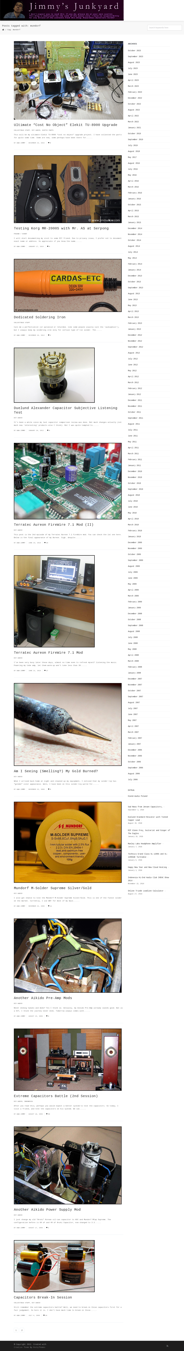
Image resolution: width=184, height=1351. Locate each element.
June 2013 (133, 299)
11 (51, 906)
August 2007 (134, 702)
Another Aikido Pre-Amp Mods (43, 998)
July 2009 (133, 572)
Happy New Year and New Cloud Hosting (147, 867)
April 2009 (133, 590)
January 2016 (134, 199)
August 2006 (134, 774)
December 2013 (135, 276)
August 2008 (134, 631)
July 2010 (133, 501)
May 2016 (132, 175)
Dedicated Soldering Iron (40, 317)
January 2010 (134, 537)
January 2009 (134, 608)
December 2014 (135, 228)
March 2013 (133, 317)
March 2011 (133, 454)
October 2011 (134, 412)
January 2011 (134, 465)
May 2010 (132, 513)
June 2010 (133, 507)
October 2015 (134, 205)
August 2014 (134, 246)
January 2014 (134, 270)
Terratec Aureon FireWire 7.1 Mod (48, 653)
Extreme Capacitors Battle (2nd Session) (56, 1096)
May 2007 (132, 720)
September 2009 (135, 560)
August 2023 (134, 62)
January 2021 (134, 128)
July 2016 (133, 169)
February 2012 (135, 388)
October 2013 (134, 282)
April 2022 (133, 116)
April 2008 (133, 655)
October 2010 (134, 483)
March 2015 (133, 217)
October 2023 (134, 51)
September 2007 (135, 697)
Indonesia (28, 1101)
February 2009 (135, 602)
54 (49, 1114)
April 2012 (133, 377)
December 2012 (135, 335)
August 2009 (134, 566)
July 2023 (133, 68)
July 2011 (133, 430)
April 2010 (133, 519)
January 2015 (134, 222)
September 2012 (135, 347)
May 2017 (132, 157)
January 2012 (134, 394)
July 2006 (133, 780)
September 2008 (135, 625)
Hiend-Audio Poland (137, 796)
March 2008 (133, 661)
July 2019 (133, 145)
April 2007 (133, 726)
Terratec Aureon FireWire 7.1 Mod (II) (54, 525)
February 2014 (135, 264)
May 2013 (132, 305)
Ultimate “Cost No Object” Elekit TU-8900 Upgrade (65, 125)
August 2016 (134, 163)
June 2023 (133, 74)
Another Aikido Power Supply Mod (47, 1210)
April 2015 (133, 211)
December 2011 (135, 400)
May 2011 (132, 442)
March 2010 (133, 525)
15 (47, 543)
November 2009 (135, 548)
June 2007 (133, 714)
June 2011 (133, 436)
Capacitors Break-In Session (43, 1298)
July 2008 (133, 637)
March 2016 (133, 187)
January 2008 (134, 673)
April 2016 (133, 181)
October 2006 (134, 762)
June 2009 (133, 578)
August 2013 (134, 294)
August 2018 (134, 151)
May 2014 (132, 258)
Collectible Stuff (22, 130)
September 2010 (135, 489)
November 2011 (135, 406)
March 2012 (133, 382)
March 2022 (133, 122)
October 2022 (134, 104)
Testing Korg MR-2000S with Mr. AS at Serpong (61, 228)
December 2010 (135, 471)
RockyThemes (39, 1347)
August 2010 (134, 495)
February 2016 (135, 193)
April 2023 (133, 80)
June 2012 (133, 365)
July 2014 (133, 252)
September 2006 (135, 768)
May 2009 (132, 584)
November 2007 (135, 685)
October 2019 (134, 134)
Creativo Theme (21, 1347)
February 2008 (135, 667)
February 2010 (135, 531)
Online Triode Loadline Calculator (146, 891)
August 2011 (134, 424)
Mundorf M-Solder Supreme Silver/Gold (52, 888)
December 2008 (135, 614)
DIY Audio (36, 130)
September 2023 (135, 56)
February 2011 (135, 460)
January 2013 (134, 329)
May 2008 (132, 649)
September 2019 (135, 139)
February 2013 (135, 323)
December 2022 (135, 98)
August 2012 (134, 353)
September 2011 (135, 418)
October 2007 (134, 691)
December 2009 (135, 542)
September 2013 (135, 288)
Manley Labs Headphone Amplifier (144, 844)
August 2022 (134, 110)
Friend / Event (20, 234)
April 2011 (133, 448)
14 (46, 1315)
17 (47, 670)
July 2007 (133, 708)
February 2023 (135, 92)
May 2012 (132, 371)
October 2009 (134, 554)
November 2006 (135, 756)
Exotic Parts (47, 130)
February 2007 (135, 738)
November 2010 (135, 477)
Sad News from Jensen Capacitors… (145, 807)
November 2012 (135, 341)
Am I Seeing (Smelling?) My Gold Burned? (56, 771)
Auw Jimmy (21, 143)
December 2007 (135, 679)
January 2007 (134, 744)
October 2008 (134, 620)
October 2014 (134, 240)
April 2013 (133, 311)
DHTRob (131, 790)
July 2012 (133, 359)
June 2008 (133, 643)
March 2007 (133, 732)
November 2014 (135, 234)
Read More (98, 138)
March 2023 (133, 86)
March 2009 (133, 596)
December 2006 (135, 750)
